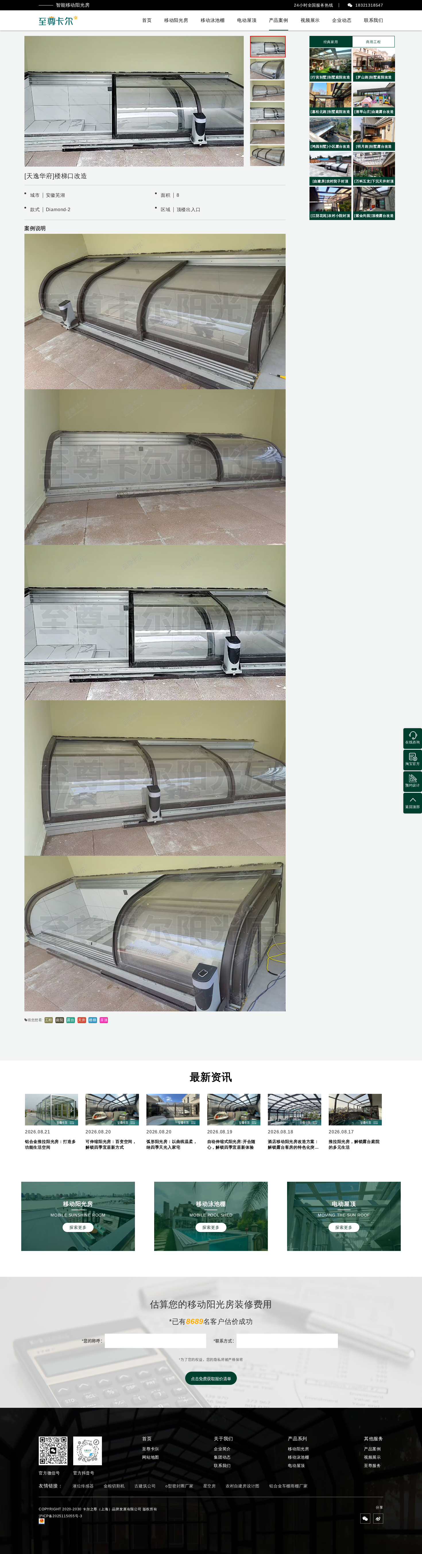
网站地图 (150, 1457)
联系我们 (373, 20)
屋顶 (104, 1020)
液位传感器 (83, 1486)
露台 (70, 1020)
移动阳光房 (176, 20)
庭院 (59, 1020)
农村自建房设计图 (243, 1486)
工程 (49, 1020)
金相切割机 (114, 1486)
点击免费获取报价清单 (211, 1378)
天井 (82, 1020)
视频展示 (310, 20)
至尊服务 (372, 1466)
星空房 (209, 1486)
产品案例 (278, 20)
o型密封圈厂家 (179, 1486)
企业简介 (222, 1449)
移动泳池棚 (213, 20)
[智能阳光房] (59, 20)
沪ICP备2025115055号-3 (60, 1516)
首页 (147, 20)
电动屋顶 (246, 20)
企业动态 (341, 20)
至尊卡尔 (150, 1449)
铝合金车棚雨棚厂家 (288, 1486)
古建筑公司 (145, 1486)
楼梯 (92, 1020)
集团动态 (222, 1457)
